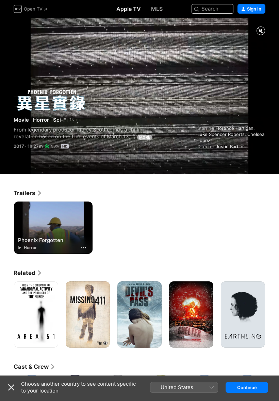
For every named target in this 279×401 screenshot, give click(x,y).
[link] (28, 193)
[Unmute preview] (260, 31)
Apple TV (128, 8)
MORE (144, 137)
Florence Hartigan (234, 128)
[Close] (11, 387)
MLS (157, 8)
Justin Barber (230, 146)
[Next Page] (272, 315)
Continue (247, 387)
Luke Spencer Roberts (221, 134)
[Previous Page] (7, 315)
